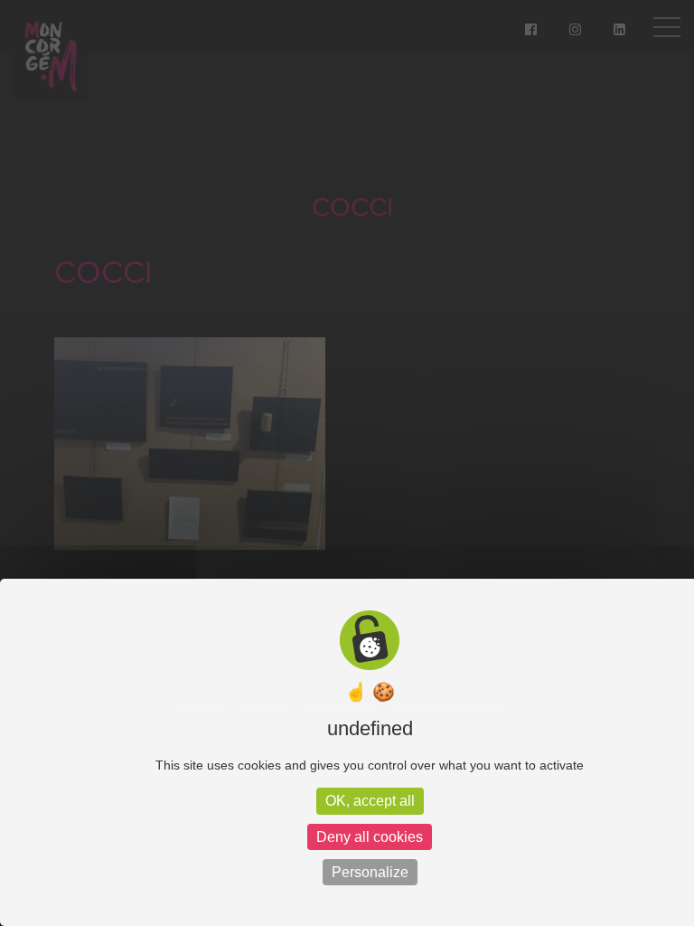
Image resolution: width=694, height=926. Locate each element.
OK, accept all (370, 800)
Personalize (370, 872)
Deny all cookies (369, 837)
